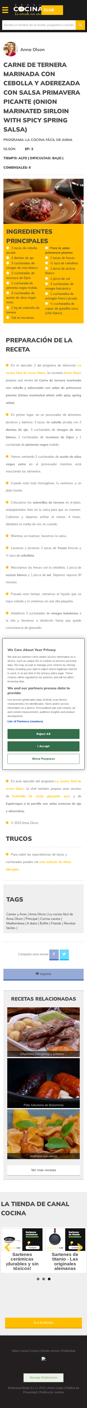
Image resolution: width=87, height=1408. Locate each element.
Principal (31, 919)
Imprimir (45, 974)
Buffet (44, 923)
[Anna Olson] (31, 55)
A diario (32, 923)
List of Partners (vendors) (25, 721)
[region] (43, 704)
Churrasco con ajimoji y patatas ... (43, 1054)
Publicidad (68, 1351)
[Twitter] (64, 955)
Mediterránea (15, 923)
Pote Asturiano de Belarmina (44, 1105)
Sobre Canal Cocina (25, 1351)
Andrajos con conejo (44, 1156)
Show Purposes (43, 758)
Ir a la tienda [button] (43, 1322)
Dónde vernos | (51, 1351)
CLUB (49, 10)
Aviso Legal (55, 1388)
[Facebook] (54, 955)
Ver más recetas (43, 1170)
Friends (56, 923)
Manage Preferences (43, 1377)
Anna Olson (37, 914)
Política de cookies (51, 1392)
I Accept (43, 746)
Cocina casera (50, 919)
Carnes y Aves (16, 914)
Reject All (43, 733)
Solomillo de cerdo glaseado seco (41, 796)
